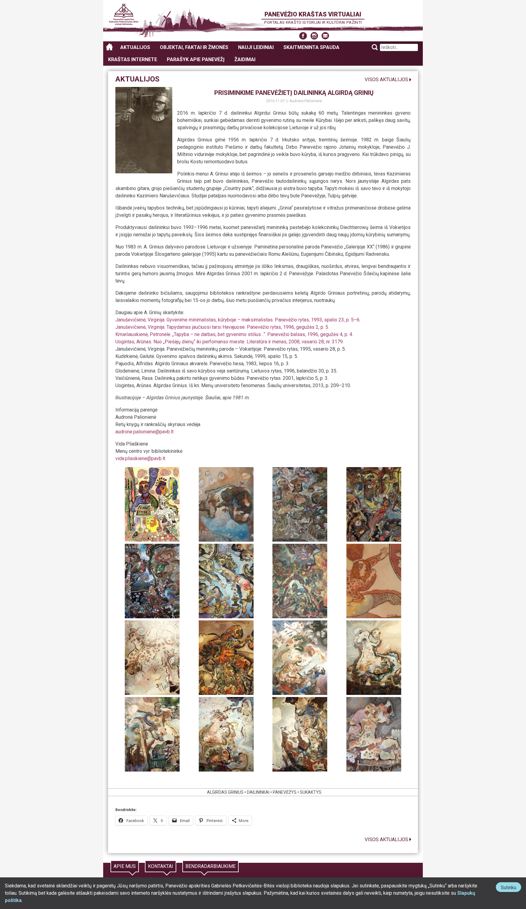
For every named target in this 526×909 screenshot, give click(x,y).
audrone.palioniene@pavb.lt (144, 432)
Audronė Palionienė (305, 101)
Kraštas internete (132, 59)
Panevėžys (284, 792)
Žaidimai (244, 59)
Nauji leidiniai (256, 47)
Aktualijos (135, 47)
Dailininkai (258, 792)
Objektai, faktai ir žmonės (194, 47)
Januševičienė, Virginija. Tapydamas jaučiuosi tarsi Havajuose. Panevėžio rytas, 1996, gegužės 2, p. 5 (221, 327)
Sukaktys (310, 792)
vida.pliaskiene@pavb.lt (140, 458)
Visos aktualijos (386, 79)
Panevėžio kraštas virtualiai (313, 14)
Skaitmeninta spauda (311, 47)
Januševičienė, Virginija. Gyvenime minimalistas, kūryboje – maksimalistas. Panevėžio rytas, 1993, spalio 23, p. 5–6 (237, 320)
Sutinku (511, 888)
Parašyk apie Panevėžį (196, 59)
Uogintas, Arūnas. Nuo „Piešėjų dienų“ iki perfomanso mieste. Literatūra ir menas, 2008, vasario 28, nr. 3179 (229, 342)
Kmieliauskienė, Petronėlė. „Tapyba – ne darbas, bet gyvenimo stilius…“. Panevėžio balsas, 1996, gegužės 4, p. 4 (233, 334)
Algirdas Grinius (225, 792)
